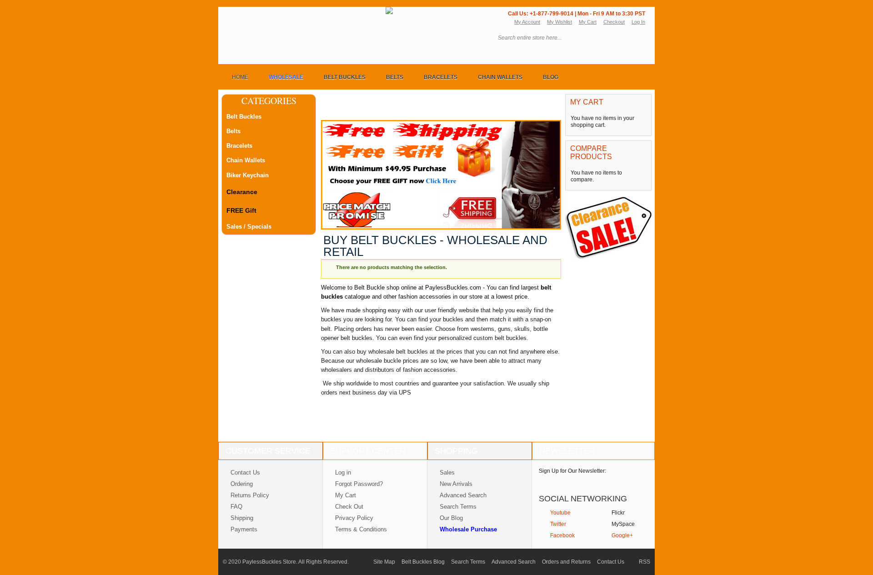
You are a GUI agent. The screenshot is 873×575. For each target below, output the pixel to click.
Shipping (242, 518)
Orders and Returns (566, 562)
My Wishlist (559, 22)
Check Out (349, 506)
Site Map (384, 562)
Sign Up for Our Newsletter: (572, 471)
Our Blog (451, 518)
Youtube (560, 513)
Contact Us (245, 472)
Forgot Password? (359, 483)
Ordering (242, 483)
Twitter (558, 524)
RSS (644, 562)
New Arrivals (456, 483)
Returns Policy (250, 495)
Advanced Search (463, 495)
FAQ (236, 506)
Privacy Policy (354, 518)
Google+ (622, 535)
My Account (527, 22)
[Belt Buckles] (306, 13)
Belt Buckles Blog (423, 562)
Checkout (614, 22)
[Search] (638, 38)
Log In (638, 22)
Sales (447, 472)
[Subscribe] (633, 481)
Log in (343, 472)
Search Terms (458, 506)
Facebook (562, 535)
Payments (244, 529)
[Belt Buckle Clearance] (609, 199)
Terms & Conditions (361, 529)
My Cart (588, 22)
